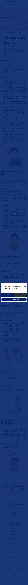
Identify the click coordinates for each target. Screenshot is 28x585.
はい (7, 295)
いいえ (20, 295)
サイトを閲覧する (14, 300)
